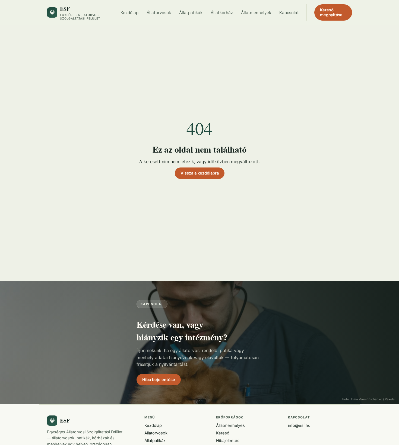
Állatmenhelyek (256, 12)
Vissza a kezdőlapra (199, 173)
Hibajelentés (227, 440)
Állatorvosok (159, 12)
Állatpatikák (190, 12)
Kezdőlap (129, 12)
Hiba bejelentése (158, 379)
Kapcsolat (289, 12)
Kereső (222, 433)
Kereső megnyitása (331, 12)
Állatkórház (222, 12)
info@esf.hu (299, 425)
